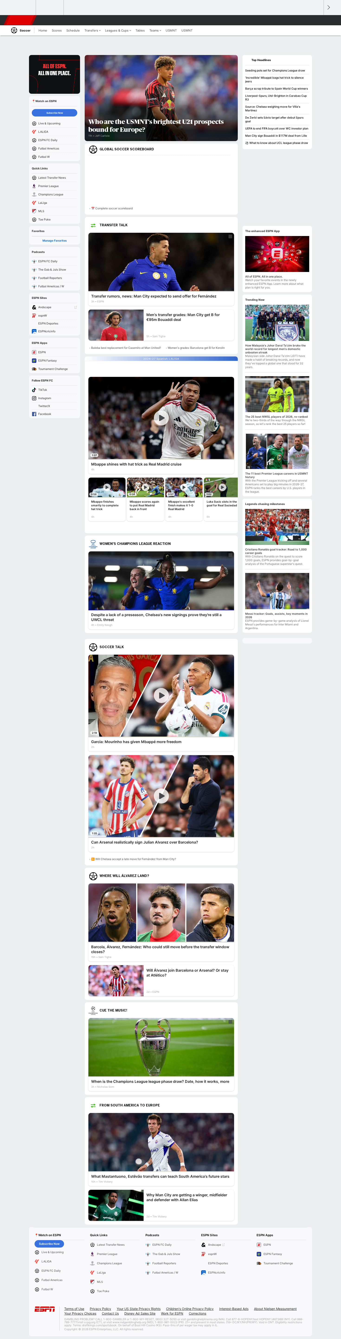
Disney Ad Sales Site (139, 1313)
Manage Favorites (54, 240)
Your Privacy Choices (80, 1313)
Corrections (197, 1313)
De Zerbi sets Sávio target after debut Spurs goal (274, 119)
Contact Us (110, 1313)
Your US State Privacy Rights (139, 1309)
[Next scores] (328, 7)
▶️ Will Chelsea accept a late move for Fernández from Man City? (133, 859)
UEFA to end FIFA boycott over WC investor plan (276, 128)
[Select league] (22, 7)
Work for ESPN (172, 1313)
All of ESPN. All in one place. (264, 276)
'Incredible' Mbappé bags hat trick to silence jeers (274, 79)
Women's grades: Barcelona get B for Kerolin (196, 347)
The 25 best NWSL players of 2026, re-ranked (276, 416)
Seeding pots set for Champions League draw (275, 70)
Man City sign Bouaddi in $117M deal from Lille (276, 135)
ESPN (20, 20)
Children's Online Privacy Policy (190, 1309)
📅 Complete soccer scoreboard (112, 208)
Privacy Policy (100, 1309)
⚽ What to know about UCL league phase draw (276, 143)
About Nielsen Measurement (275, 1309)
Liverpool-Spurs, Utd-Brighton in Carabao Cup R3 (276, 97)
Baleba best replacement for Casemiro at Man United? (126, 347)
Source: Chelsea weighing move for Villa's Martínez (272, 108)
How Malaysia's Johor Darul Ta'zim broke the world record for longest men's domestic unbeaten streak (275, 349)
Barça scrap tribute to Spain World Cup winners (276, 88)
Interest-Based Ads (233, 1309)
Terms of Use (74, 1309)
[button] (318, 20)
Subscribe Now (54, 112)
